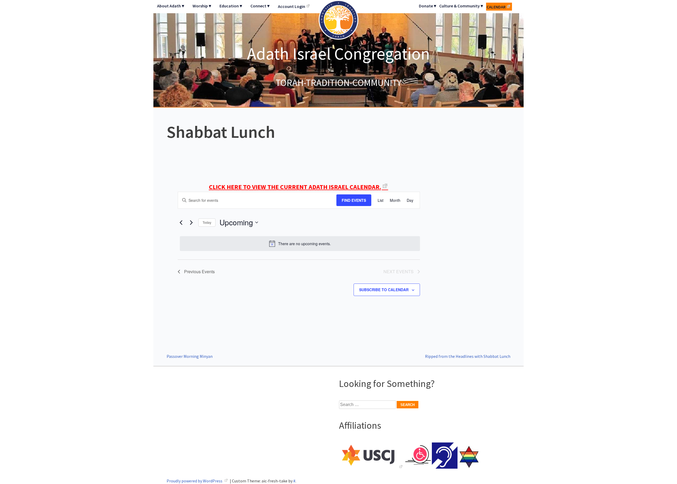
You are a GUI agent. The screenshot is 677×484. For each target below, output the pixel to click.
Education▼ (231, 5)
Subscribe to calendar (384, 289)
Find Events (354, 200)
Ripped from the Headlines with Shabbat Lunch (467, 356)
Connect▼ (260, 5)
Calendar (496, 7)
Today (207, 222)
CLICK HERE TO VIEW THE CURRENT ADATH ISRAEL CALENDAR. (295, 187)
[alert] (300, 243)
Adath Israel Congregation (338, 53)
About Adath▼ (171, 5)
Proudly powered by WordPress (195, 480)
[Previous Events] (181, 222)
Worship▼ (202, 5)
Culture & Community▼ (461, 5)
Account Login (291, 6)
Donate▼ (428, 5)
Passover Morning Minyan (190, 356)
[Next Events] (191, 222)
